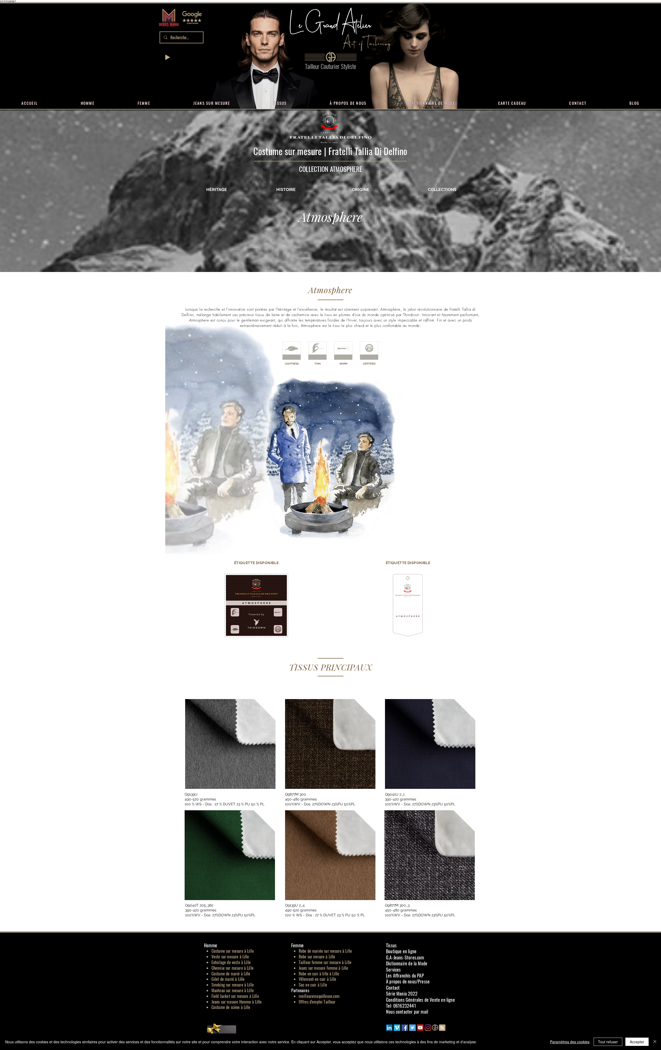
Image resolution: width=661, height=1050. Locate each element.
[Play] (167, 57)
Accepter (637, 1041)
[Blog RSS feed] (442, 1027)
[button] (192, 17)
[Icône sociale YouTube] (420, 1027)
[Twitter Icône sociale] (412, 1027)
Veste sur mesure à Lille (230, 956)
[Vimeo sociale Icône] (397, 1027)
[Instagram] (428, 1027)
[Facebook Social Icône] (405, 1027)
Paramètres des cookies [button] (569, 1041)
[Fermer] (655, 1042)
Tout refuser (608, 1041)
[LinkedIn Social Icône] (389, 1027)
